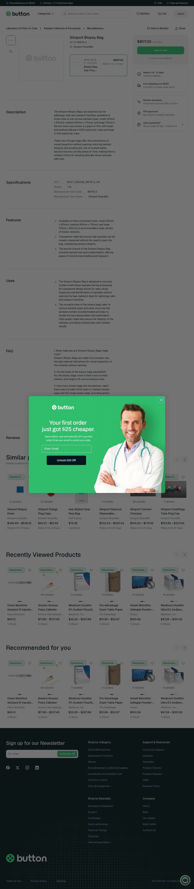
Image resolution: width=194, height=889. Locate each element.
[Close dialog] (161, 400)
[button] (66, 460)
